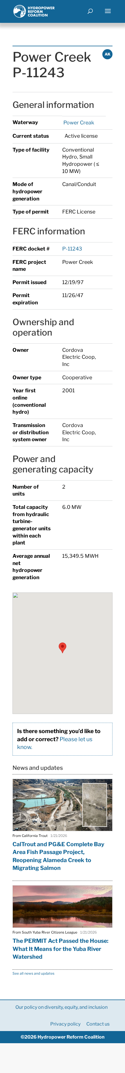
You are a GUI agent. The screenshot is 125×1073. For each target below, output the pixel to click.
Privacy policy (65, 1024)
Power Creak (78, 122)
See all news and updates (33, 973)
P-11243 (72, 249)
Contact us (98, 1024)
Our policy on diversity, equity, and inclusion (61, 1007)
